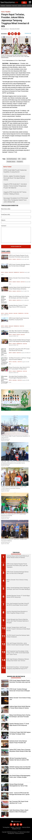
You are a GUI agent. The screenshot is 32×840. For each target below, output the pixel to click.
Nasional (15, 361)
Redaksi (13, 827)
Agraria (19, 5)
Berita (10, 259)
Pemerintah (16, 272)
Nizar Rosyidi (22, 60)
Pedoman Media (26, 827)
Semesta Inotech (19, 833)
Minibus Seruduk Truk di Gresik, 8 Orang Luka (19, 278)
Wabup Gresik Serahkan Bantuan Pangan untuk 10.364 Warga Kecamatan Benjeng (19, 340)
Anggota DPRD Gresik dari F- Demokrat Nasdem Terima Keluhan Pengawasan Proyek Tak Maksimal (15, 186)
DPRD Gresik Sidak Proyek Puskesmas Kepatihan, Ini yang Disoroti (15, 171)
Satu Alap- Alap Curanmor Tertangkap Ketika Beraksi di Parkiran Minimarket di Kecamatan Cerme (19, 332)
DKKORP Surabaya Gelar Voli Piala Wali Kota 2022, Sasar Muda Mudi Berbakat (19, 767)
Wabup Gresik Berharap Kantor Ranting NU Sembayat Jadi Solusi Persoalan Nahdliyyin (19, 298)
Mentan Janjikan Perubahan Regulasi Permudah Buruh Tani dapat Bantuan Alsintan (14, 178)
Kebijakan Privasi (16, 828)
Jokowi (24, 158)
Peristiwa (14, 5)
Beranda (3, 5)
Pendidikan (8, 5)
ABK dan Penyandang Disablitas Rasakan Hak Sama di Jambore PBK (19, 759)
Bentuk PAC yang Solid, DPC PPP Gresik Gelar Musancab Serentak (19, 349)
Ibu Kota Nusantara (11, 158)
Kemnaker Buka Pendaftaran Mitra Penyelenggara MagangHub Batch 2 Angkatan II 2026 (18, 378)
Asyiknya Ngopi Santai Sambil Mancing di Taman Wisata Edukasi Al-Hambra (19, 288)
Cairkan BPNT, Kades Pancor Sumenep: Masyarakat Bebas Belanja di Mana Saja (20, 750)
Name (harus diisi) (5, 209)
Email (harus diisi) (5, 214)
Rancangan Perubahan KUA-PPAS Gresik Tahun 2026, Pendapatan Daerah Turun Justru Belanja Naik (15, 200)
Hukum (18, 281)
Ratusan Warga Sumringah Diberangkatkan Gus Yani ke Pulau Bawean (18, 785)
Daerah (24, 5)
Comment (3, 225)
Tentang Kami (6, 827)
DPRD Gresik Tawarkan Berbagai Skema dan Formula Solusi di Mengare (19, 265)
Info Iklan (24, 2)
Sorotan (19, 259)
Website (3, 220)
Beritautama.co (10, 60)
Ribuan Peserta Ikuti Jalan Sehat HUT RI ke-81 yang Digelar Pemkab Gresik (19, 368)
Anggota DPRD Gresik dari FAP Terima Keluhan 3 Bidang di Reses (14, 193)
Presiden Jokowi (11, 161)
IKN (19, 158)
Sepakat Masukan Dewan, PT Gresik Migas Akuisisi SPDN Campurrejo (18, 306)
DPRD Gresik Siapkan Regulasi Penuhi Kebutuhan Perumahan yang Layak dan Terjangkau (19, 257)
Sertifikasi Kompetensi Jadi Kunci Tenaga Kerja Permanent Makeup (20, 358)
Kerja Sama (18, 827)
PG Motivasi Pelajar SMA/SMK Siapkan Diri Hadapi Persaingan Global (20, 733)
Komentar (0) (28, 33)
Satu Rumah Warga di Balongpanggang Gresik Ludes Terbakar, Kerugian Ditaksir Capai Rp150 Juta (19, 777)
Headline (11, 272)
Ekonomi (11, 313)
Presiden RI (19, 161)
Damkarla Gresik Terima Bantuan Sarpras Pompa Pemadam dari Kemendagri (18, 742)
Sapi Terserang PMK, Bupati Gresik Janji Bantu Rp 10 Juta (18, 802)
